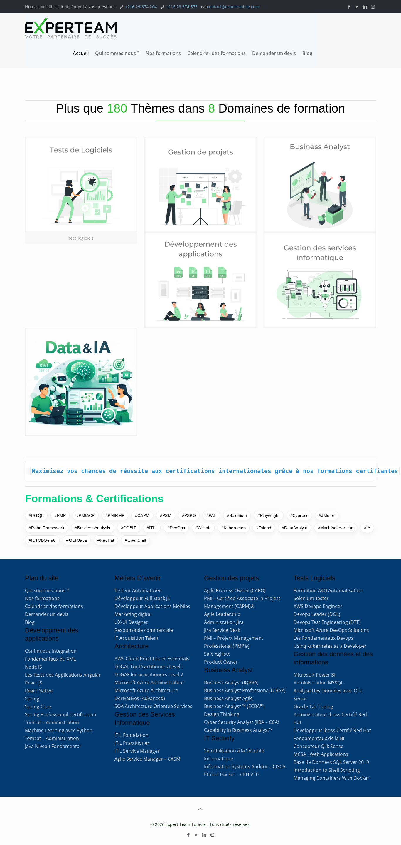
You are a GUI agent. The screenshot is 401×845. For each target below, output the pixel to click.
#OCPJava (76, 540)
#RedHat (105, 540)
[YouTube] (357, 6)
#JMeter (326, 515)
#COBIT (128, 527)
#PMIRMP (114, 515)
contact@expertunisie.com (233, 6)
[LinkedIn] (365, 6)
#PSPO (189, 515)
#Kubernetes (233, 527)
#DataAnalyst (294, 527)
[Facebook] (349, 6)
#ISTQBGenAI (42, 540)
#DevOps (176, 527)
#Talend (263, 527)
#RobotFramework (46, 527)
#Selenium (237, 515)
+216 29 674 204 (141, 6)
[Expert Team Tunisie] (71, 28)
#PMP (60, 515)
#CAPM (142, 515)
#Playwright (268, 515)
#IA (367, 527)
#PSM (165, 515)
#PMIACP (85, 515)
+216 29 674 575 (182, 6)
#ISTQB (36, 515)
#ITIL (152, 527)
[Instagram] (373, 6)
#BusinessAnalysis (92, 527)
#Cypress (299, 515)
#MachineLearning (335, 527)
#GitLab (203, 527)
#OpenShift (135, 540)
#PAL (211, 515)
